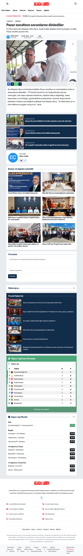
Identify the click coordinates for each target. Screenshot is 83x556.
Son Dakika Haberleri (15, 519)
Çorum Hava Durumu (52, 504)
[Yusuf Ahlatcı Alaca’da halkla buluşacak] (24, 182)
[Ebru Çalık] (13, 157)
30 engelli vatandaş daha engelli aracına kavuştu (43, 16)
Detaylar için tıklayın (41, 409)
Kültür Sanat (28, 549)
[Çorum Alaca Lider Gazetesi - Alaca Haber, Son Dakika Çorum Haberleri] (41, 3)
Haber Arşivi (49, 519)
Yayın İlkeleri (52, 551)
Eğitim (46, 10)
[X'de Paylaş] (12, 84)
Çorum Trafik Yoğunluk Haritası (55, 509)
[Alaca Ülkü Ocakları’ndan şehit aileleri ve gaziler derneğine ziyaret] (24, 233)
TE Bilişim (69, 549)
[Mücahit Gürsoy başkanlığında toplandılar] (58, 182)
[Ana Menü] (7, 4)
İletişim (11, 551)
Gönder (12, 276)
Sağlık (19, 549)
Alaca (15, 10)
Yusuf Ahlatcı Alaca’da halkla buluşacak (22, 193)
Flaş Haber (6, 10)
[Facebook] (25, 160)
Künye (22, 551)
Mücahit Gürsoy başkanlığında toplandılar (58, 193)
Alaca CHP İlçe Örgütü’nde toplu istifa (56, 244)
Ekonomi (10, 549)
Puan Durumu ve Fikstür (16, 514)
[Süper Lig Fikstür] (74, 417)
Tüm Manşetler (50, 514)
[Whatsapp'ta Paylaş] (16, 84)
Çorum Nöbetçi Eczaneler (17, 504)
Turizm (38, 549)
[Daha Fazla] (20, 84)
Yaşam (39, 10)
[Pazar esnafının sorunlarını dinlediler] (41, 61)
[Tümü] (74, 288)
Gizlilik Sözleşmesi (53, 549)
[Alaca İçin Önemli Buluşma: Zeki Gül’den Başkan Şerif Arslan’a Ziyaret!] (58, 206)
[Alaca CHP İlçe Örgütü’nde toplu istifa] (58, 233)
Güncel (22, 10)
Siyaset (31, 10)
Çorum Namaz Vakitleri (16, 509)
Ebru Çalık (24, 156)
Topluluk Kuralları (36, 551)
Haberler (9, 21)
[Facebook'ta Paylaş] (8, 84)
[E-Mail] (21, 160)
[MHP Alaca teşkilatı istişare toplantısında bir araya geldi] (24, 206)
